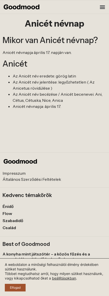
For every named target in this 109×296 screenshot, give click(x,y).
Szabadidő (13, 220)
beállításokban (64, 278)
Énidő (8, 206)
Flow (7, 213)
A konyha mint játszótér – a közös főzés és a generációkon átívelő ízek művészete (46, 256)
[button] (102, 7)
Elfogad (15, 287)
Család (9, 227)
